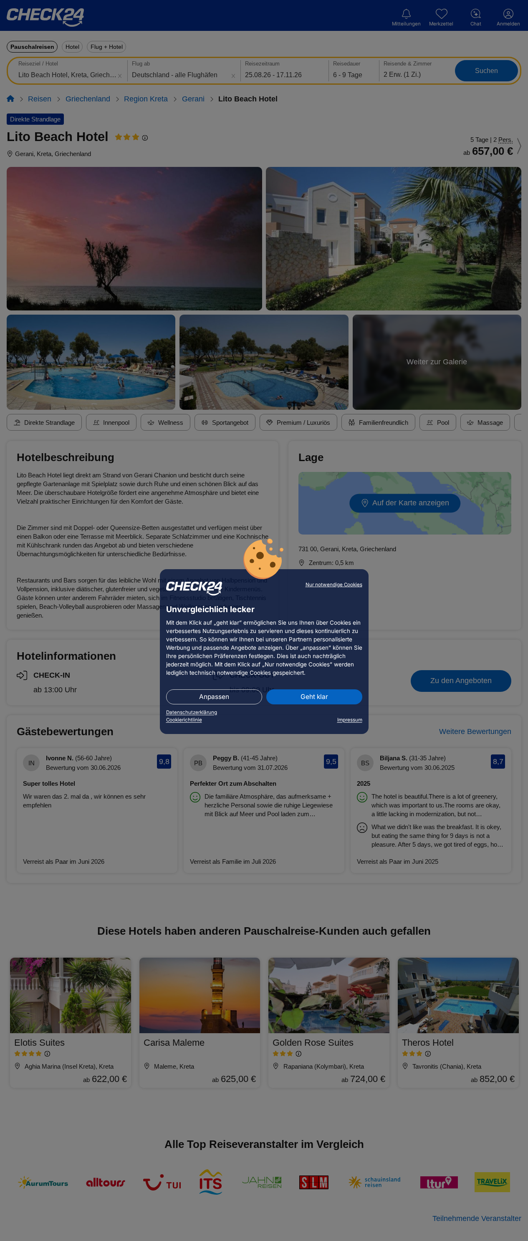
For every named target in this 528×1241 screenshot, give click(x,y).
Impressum (349, 720)
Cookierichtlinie (184, 720)
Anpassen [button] (214, 697)
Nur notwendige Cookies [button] (334, 585)
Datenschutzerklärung (191, 712)
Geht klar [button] (314, 697)
